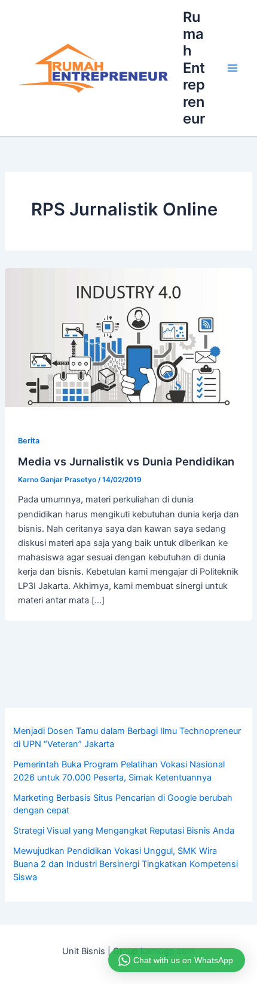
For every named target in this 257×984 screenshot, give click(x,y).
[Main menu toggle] (232, 68)
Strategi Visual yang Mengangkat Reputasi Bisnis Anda (123, 830)
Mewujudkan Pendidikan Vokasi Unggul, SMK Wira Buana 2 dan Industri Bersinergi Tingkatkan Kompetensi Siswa (125, 864)
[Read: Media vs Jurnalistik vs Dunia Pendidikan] (128, 337)
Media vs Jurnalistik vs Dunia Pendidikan (126, 461)
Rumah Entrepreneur (194, 68)
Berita (28, 440)
